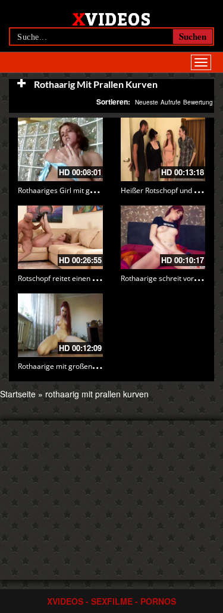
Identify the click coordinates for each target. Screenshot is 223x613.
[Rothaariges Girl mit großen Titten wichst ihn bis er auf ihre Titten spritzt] (60, 149)
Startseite (18, 394)
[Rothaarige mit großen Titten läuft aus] (60, 325)
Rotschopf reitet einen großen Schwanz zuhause (97, 278)
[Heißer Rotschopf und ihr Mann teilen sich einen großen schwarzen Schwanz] (163, 149)
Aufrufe (171, 102)
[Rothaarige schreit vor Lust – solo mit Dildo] (163, 237)
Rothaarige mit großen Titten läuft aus (80, 366)
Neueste (146, 102)
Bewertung (198, 102)
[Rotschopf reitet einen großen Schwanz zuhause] (60, 237)
